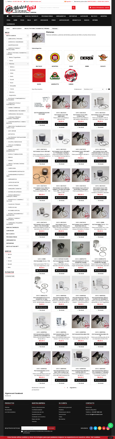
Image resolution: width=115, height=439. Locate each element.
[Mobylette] (55, 75)
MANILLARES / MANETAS (14, 189)
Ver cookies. (95, 437)
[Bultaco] (39, 58)
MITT (35, 20)
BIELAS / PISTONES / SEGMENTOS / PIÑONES (16, 53)
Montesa (104, 16)
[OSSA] (71, 58)
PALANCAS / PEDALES (14, 204)
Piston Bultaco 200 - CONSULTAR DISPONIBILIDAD (80, 116)
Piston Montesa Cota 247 (41, 371)
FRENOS (10, 157)
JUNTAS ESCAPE (64, 20)
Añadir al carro (42, 122)
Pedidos (61, 410)
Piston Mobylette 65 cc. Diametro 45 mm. (100, 261)
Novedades (8, 410)
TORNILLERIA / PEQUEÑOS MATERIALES (14, 223)
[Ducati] (103, 58)
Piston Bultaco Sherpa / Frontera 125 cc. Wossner (80, 226)
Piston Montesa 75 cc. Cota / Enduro (61, 335)
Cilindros (11, 92)
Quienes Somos (36, 414)
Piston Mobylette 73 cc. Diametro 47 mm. (41, 298)
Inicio (7, 32)
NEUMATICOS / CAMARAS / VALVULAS (14, 200)
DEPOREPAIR (73, 16)
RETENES (95, 20)
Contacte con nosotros (38, 417)
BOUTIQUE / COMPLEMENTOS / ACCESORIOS (15, 99)
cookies (25, 437)
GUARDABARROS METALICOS (16, 171)
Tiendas (34, 421)
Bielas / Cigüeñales (14, 57)
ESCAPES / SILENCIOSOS (15, 142)
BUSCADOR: (44, 20)
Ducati (12, 79)
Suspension (11, 24)
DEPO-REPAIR (12, 131)
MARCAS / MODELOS (31, 16)
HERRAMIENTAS (61, 16)
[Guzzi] (39, 75)
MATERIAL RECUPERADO (15, 192)
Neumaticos (76, 20)
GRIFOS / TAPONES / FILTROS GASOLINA (15, 164)
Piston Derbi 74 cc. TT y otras (100, 225)
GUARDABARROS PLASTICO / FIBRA (15, 175)
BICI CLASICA (10, 234)
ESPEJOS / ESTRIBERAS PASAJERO (13, 145)
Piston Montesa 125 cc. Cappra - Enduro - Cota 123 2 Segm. (80, 299)
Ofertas (7, 407)
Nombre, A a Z (94, 89)
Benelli (10, 264)
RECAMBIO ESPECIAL (14, 210)
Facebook (8, 396)
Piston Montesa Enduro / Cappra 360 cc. (81, 371)
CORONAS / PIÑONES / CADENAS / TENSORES (13, 117)
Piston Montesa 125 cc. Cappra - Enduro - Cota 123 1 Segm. (61, 299)
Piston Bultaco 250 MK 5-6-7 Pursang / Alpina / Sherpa (61, 153)
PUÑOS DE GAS (12, 207)
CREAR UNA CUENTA (103, 1)
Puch (22, 20)
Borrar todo (9, 276)
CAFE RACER (84, 16)
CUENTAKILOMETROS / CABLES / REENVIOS (16, 122)
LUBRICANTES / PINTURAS (15, 39)
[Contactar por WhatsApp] (110, 425)
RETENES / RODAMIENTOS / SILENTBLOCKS (14, 214)
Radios (86, 20)
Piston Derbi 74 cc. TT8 (42, 261)
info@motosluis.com (35, 1)
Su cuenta (63, 403)
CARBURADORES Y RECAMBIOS (17, 111)
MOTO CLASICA (17, 16)
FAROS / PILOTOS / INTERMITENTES (12, 150)
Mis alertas (62, 419)
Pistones (11, 64)
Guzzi (11, 83)
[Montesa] (55, 58)
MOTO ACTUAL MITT (12, 246)
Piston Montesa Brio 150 (80, 334)
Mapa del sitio (36, 419)
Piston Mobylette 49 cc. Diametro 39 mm (80, 261)
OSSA (8, 20)
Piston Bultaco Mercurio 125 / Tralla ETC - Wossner (61, 226)
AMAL (9, 257)
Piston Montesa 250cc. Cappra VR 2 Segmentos (42, 335)
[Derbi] (87, 58)
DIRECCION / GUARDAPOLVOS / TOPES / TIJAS (16, 127)
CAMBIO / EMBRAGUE (14, 108)
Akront (10, 254)
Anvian (10, 261)
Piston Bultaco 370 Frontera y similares (100, 188)
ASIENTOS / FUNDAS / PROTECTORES (13, 49)
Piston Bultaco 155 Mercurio (61, 115)
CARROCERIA (12, 168)
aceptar (110, 437)
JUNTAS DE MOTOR (13, 182)
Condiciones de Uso (38, 412)
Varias (12, 89)
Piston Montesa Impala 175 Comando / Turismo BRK (100, 372)
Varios (11, 60)
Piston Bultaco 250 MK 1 (41, 151)
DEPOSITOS (11, 134)
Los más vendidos (10, 412)
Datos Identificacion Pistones (41, 113)
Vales (60, 417)
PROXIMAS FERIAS (47, 16)
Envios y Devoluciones (38, 407)
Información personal (65, 407)
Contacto (90, 403)
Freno (54, 20)
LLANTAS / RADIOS (13, 185)
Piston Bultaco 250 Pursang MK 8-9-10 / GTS (100, 152)
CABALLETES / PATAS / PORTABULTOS (13, 103)
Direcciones (62, 414)
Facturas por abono (64, 412)
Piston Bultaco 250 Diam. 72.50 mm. (100, 115)
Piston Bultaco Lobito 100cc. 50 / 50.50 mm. (42, 225)
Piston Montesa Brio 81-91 (100, 335)
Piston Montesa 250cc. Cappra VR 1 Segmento (100, 298)
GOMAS (10, 160)
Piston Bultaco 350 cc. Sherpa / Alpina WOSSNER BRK (61, 189)
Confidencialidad (37, 410)
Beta (9, 267)
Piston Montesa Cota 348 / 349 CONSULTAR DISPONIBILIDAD (61, 372)
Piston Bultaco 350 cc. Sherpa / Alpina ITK (41, 188)
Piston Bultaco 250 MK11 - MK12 (80, 152)
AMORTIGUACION (13, 45)
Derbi (15, 20)
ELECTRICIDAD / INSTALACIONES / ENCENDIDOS (16, 138)
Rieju (29, 20)
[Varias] (71, 75)
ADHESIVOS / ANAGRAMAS (15, 42)
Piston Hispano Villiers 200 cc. (61, 261)
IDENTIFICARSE (91, 1)
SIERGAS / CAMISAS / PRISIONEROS (13, 219)
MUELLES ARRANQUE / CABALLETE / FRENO (13, 195)
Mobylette (13, 86)
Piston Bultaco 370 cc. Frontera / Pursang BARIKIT (81, 189)
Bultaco (94, 16)
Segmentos (12, 95)
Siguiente (73, 387)
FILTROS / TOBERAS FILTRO (15, 154)
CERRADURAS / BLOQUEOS (15, 114)
